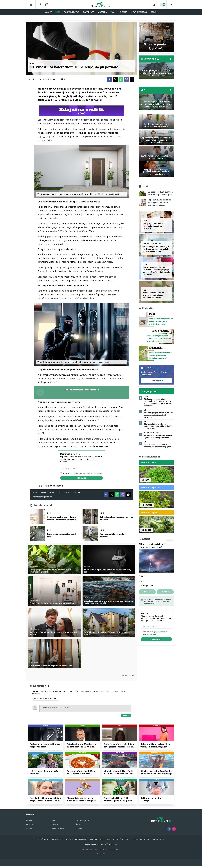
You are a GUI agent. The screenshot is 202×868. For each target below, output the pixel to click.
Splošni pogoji (158, 839)
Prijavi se (81, 478)
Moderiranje (81, 839)
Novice (48, 12)
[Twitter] (115, 79)
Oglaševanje (43, 839)
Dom (57, 12)
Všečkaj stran (158, 380)
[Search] (171, 4)
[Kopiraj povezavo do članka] (132, 79)
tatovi (76, 492)
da (142, 576)
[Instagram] (46, 4)
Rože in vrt (88, 12)
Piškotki (93, 839)
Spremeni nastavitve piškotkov (114, 839)
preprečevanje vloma (42, 497)
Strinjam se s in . (82, 473)
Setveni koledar (138, 12)
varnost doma (47, 492)
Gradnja (102, 12)
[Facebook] (40, 4)
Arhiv (170, 539)
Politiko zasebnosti (94, 473)
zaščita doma (64, 492)
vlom (35, 492)
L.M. (33, 79)
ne (142, 581)
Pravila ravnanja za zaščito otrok (101, 844)
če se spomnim (147, 586)
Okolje (123, 12)
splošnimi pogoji (79, 473)
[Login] (154, 4)
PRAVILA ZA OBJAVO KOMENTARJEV (45, 698)
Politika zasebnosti (140, 839)
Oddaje (154, 12)
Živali (113, 12)
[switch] (163, 5)
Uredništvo (57, 839)
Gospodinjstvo (71, 12)
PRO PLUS (68, 839)
